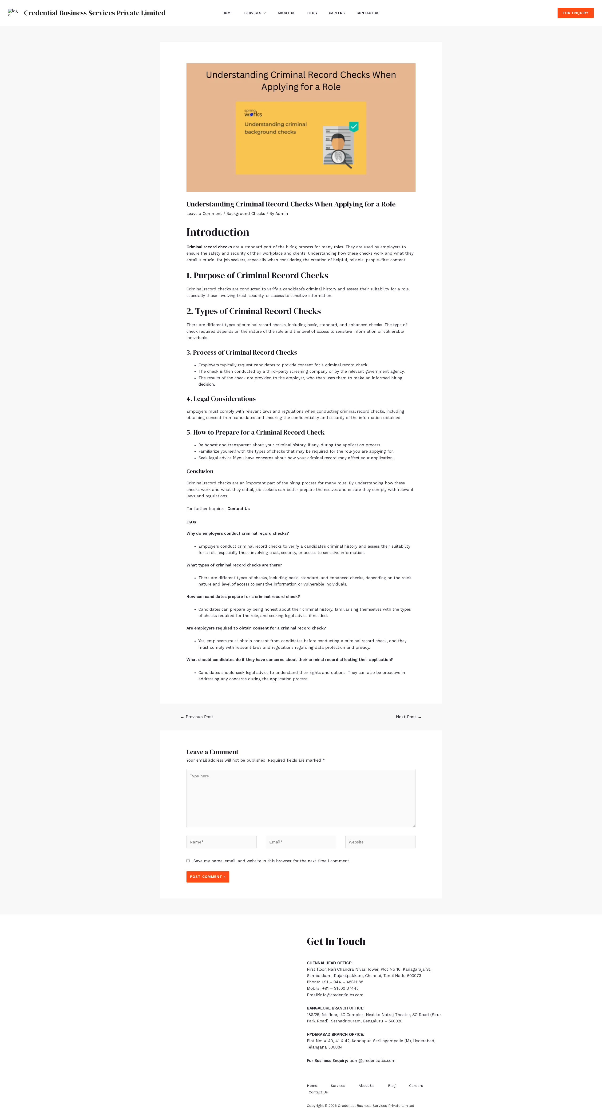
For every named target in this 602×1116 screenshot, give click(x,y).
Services (252, 13)
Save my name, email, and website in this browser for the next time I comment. (271, 861)
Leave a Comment (204, 213)
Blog (312, 13)
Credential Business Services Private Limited (95, 13)
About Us (286, 13)
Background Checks (245, 213)
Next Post (409, 716)
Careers (337, 13)
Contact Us (368, 13)
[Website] (380, 842)
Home (227, 13)
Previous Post (196, 716)
